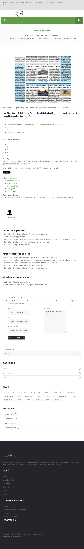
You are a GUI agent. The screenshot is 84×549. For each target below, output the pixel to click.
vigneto (47, 400)
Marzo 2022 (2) (11, 419)
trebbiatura (8, 400)
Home (30, 36)
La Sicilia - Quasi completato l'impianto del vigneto (25, 234)
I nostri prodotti (8, 480)
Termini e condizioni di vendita (14, 510)
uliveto (28, 400)
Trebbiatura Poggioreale (14, 236)
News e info (39, 36)
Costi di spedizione (10, 517)
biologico (11, 188)
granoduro (70, 392)
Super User (41, 108)
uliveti (19, 400)
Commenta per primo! (15, 132)
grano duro (12, 191)
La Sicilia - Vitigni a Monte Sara (17, 244)
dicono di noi (12, 186)
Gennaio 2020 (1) (11, 428)
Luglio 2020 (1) (10, 423)
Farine (5, 494)
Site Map (6, 513)
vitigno (56, 400)
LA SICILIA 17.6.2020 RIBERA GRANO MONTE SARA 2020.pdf (31, 197)
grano (46, 392)
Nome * (10, 308)
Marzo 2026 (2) (11, 414)
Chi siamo (6, 483)
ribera (40, 396)
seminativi (50, 396)
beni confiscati (13, 181)
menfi (19, 396)
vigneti (37, 400)
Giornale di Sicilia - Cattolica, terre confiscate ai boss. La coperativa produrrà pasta (40, 239)
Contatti (6, 487)
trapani (73, 396)
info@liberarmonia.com (14, 5)
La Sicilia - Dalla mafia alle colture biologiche (23, 265)
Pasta (5, 490)
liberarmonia (12, 183)
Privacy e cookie (9, 506)
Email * (10, 317)
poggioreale (29, 396)
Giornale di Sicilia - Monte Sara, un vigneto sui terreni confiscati (31, 263)
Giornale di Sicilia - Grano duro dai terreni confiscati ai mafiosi (30, 257)
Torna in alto (8, 349)
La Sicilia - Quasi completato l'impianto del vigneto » (25, 284)
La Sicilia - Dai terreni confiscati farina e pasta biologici (27, 242)
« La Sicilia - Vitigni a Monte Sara (16, 282)
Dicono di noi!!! (52, 36)
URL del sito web (13, 327)
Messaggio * (48, 308)
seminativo (62, 396)
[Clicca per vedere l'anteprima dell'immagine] (42, 81)
